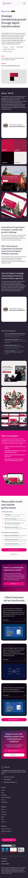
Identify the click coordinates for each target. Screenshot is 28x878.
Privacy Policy (4, 858)
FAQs (2, 819)
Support (3, 799)
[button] (24, 3)
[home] (7, 3)
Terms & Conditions (5, 863)
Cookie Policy (4, 861)
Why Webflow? (4, 802)
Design (2, 792)
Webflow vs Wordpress (6, 828)
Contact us (3, 821)
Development (4, 795)
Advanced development (6, 797)
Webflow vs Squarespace (6, 831)
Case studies (3, 814)
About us (3, 809)
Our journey (3, 812)
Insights (2, 816)
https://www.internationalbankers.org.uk (10, 65)
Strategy (3, 790)
